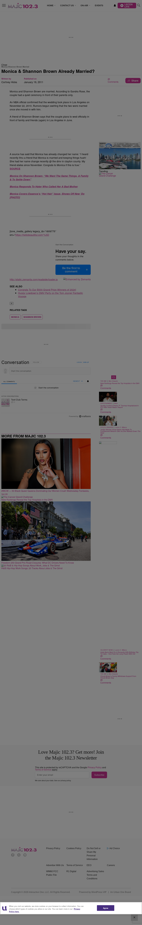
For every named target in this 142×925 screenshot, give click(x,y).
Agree (105, 908)
